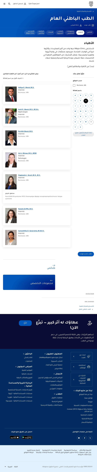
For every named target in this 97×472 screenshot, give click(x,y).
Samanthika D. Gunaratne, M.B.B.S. (31, 231)
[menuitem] (89, 33)
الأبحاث (50, 32)
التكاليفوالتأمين (41, 32)
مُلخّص (89, 32)
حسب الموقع (77, 81)
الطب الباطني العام (72, 19)
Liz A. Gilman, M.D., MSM (27, 153)
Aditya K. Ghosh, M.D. (26, 88)
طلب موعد (87, 25)
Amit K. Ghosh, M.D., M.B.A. (28, 110)
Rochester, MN (81, 85)
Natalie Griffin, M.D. (25, 209)
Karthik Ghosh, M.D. (25, 131)
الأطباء (80, 32)
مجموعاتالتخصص (70, 32)
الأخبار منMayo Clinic (30, 32)
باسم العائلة (77, 90)
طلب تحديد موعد (86, 254)
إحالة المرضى (75, 25)
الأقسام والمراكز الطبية (84, 11)
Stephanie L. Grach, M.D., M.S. (29, 175)
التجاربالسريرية (60, 32)
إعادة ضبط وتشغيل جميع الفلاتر (83, 134)
